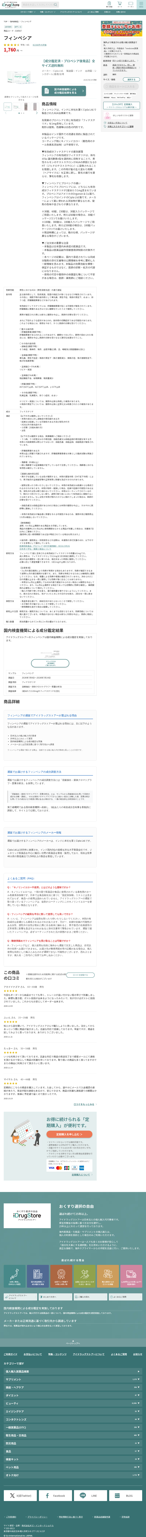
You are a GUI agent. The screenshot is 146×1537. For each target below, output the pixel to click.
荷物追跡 (126, 1516)
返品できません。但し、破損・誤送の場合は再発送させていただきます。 (124, 68)
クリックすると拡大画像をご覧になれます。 (51, 663)
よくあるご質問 (93, 12)
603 (135, 1435)
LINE (94, 1495)
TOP (5, 21)
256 (135, 1387)
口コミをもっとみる (84, 1104)
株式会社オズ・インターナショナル (38, 1525)
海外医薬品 (14, 21)
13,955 (134, 1403)
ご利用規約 (11, 1516)
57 (136, 1451)
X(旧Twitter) (24, 1495)
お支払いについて (33, 1354)
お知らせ (107, 12)
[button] (19, 113)
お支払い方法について (117, 122)
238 (135, 1427)
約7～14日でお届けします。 (124, 60)
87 (136, 1395)
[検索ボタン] (56, 5)
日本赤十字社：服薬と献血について (35, 548)
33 (136, 1411)
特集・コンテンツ (57, 1354)
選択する (131, 79)
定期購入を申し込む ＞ (69, 1134)
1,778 (135, 1475)
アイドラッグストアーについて (71, 12)
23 (136, 1443)
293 (135, 1467)
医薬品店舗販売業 (102, 1516)
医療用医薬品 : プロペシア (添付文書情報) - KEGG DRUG (45, 546)
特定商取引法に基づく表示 (71, 1516)
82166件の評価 (39, 44)
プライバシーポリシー (37, 1516)
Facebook (59, 1495)
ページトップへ (73, 1343)
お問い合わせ (121, 12)
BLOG (129, 1495)
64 (136, 1419)
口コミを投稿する (80, 975)
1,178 (135, 1379)
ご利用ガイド (10, 1354)
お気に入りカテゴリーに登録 (120, 126)
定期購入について (81, 1174)
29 (136, 1459)
